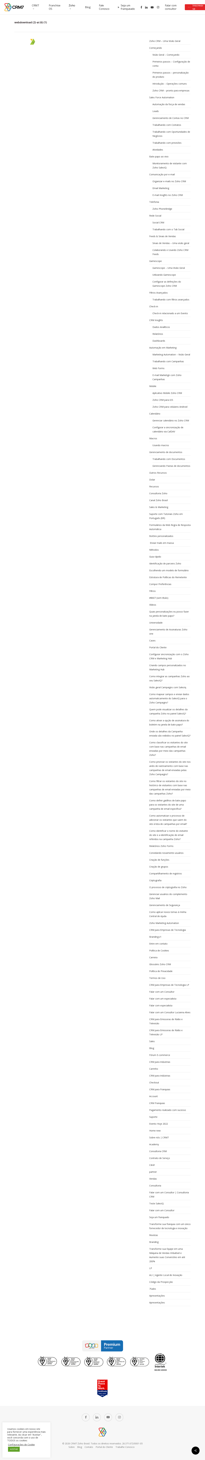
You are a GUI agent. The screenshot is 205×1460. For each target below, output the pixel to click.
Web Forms (158, 368)
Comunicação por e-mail (162, 174)
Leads (155, 111)
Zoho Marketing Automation (164, 923)
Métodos (154, 549)
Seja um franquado (159, 1217)
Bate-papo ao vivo (158, 156)
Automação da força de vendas (168, 104)
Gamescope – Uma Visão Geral (168, 267)
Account (153, 1096)
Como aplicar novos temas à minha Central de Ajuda (167, 914)
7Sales (152, 1288)
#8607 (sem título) (158, 597)
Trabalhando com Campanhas (168, 361)
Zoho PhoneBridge (162, 208)
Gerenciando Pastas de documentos (171, 465)
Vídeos (152, 604)
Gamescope (155, 261)
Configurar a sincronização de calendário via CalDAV (167, 429)
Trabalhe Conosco (125, 1446)
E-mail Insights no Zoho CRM (167, 195)
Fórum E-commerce (159, 1055)
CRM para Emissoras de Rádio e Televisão (166, 1021)
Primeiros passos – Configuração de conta (171, 63)
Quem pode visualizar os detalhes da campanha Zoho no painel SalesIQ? (168, 711)
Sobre (72, 1446)
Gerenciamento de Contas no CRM (170, 118)
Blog (151, 1048)
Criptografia (155, 880)
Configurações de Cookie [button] (21, 1444)
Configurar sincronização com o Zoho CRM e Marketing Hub (169, 656)
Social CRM (158, 222)
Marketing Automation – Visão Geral (171, 354)
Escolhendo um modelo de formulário (169, 570)
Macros (153, 438)
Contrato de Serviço (159, 1158)
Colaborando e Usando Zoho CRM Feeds (170, 252)
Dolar (152, 479)
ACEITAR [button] (14, 1449)
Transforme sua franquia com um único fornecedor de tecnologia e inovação (170, 1226)
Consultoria (155, 1185)
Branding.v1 (155, 936)
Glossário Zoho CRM (160, 964)
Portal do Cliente (158, 647)
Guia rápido (155, 556)
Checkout (154, 1082)
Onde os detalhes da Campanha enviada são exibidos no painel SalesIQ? (169, 733)
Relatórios (157, 333)
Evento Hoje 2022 (158, 1123)
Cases (152, 640)
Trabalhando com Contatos (166, 124)
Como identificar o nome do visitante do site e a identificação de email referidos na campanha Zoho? (168, 835)
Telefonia (154, 201)
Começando (155, 47)
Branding (154, 1241)
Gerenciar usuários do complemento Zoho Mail (168, 896)
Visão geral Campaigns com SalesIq (167, 687)
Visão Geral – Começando (165, 54)
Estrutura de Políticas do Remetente (168, 577)
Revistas (153, 1235)
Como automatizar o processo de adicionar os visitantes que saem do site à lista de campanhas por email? (168, 819)
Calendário (154, 413)
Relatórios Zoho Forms (161, 846)
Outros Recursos (158, 472)
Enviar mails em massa (161, 542)
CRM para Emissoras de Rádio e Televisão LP (166, 1032)
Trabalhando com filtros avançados (170, 299)
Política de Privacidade (160, 971)
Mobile (152, 386)
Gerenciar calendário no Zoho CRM (170, 420)
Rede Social (155, 215)
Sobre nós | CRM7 (159, 1137)
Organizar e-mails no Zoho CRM (169, 181)
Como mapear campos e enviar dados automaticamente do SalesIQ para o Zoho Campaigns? (169, 698)
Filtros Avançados (158, 292)
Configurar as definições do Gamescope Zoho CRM (166, 283)
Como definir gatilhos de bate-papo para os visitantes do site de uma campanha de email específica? (167, 804)
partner (153, 1171)
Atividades (157, 149)
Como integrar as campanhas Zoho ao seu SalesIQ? (169, 678)
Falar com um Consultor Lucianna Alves (169, 1012)
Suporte (153, 1116)
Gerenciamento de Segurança (164, 905)
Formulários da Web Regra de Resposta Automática (170, 527)
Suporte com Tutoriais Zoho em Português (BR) (166, 516)
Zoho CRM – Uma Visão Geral (164, 41)
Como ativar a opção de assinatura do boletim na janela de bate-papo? (169, 722)
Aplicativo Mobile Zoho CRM (167, 393)
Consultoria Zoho (158, 493)
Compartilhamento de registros (165, 873)
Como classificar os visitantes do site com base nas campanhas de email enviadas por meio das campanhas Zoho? (168, 748)
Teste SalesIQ (156, 1203)
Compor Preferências (160, 584)
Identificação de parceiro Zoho (165, 563)
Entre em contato (158, 943)
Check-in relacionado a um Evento (170, 313)
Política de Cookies (159, 950)
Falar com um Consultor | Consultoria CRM (169, 1194)
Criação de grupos (158, 866)
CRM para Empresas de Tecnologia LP (169, 984)
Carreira (153, 957)
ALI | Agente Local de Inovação (165, 1275)
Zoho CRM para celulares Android (169, 406)
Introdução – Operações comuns (169, 83)
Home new (155, 1130)
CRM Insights (156, 320)
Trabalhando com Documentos (168, 459)
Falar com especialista (160, 1005)
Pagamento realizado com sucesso (167, 1109)
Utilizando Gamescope (164, 274)
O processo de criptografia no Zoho (168, 887)
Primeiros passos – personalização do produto (170, 74)
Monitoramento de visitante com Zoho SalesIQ (169, 165)
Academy (154, 1144)
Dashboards (158, 340)
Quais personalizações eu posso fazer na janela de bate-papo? (169, 613)
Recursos (154, 486)
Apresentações (157, 1295)
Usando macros (160, 445)
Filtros (152, 591)
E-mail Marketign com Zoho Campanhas (166, 377)
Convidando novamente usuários (166, 852)
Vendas (153, 1178)
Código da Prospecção (161, 1281)
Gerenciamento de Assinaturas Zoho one (168, 631)
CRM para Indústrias (159, 1075)
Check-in (153, 306)
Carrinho (153, 1068)
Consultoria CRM (158, 1151)
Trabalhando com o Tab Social (168, 229)
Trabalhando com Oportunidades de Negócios (171, 133)
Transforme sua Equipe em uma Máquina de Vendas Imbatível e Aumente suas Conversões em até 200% (167, 1255)
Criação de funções (159, 859)
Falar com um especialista (162, 998)
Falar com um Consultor (161, 991)
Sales (152, 1041)
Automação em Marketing (162, 347)
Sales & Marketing (158, 507)
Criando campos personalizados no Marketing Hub (167, 667)
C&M (152, 1164)
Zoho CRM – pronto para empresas (170, 90)
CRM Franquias (157, 1103)
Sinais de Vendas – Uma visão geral (170, 243)
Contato (89, 1446)
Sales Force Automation (161, 97)
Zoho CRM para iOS (162, 399)
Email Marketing (160, 188)
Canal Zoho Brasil (158, 500)
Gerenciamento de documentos (165, 452)
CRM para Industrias (159, 1061)
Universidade (156, 622)
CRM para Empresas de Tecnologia (167, 929)
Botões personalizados (161, 536)
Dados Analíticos (161, 327)
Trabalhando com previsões (166, 142)
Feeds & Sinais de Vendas (162, 236)
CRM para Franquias (159, 1089)
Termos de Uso (157, 978)
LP (150, 1268)
